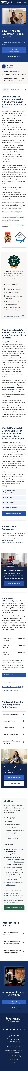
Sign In (19, 2)
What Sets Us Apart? (16, 90)
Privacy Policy (14, 1059)
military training (11, 885)
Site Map (14, 1063)
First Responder (19, 862)
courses (15, 72)
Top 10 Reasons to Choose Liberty (13, 316)
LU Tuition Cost (12, 902)
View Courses (10, 68)
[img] (7, 237)
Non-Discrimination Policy (14, 1056)
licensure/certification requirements (12, 542)
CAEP (12, 390)
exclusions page (21, 225)
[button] (14, 50)
